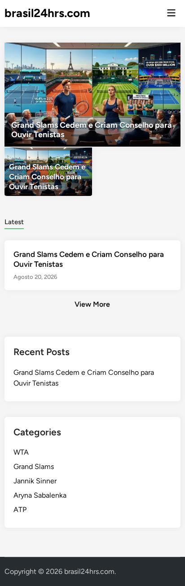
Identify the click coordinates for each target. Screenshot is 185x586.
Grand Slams (33, 466)
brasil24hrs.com (47, 13)
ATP (19, 509)
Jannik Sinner (35, 481)
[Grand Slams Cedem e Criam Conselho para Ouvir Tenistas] (92, 95)
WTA (21, 452)
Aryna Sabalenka (39, 495)
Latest (14, 222)
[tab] (14, 221)
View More (92, 304)
